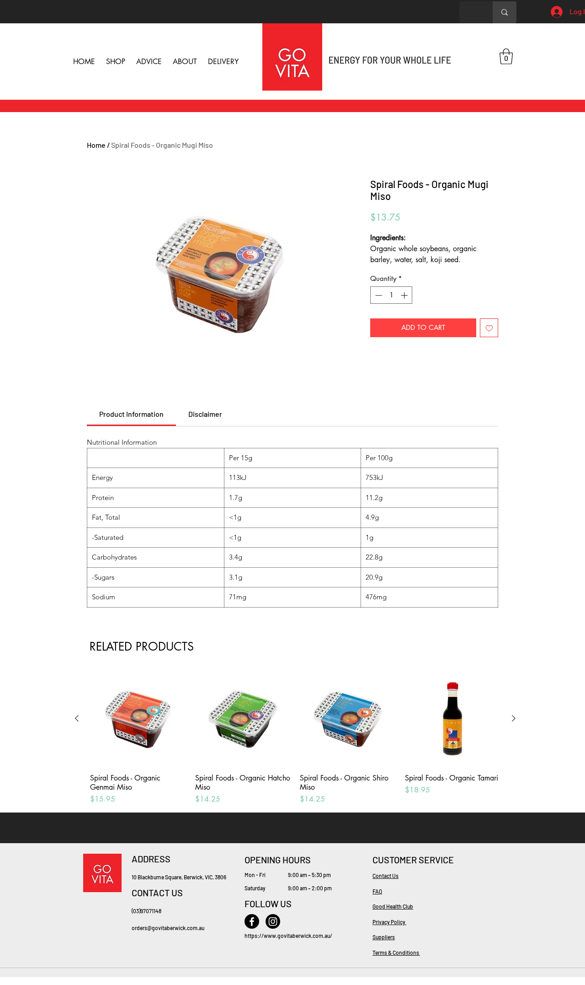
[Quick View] (138, 719)
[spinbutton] (391, 295)
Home (96, 144)
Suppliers (383, 937)
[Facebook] (252, 921)
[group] (295, 738)
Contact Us (385, 875)
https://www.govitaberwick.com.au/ (288, 935)
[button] (506, 56)
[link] (131, 413)
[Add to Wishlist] (489, 327)
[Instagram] (273, 921)
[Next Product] (513, 718)
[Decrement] (378, 295)
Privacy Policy (389, 922)
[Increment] (405, 295)
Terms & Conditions (396, 952)
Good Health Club (392, 906)
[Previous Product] (76, 718)
